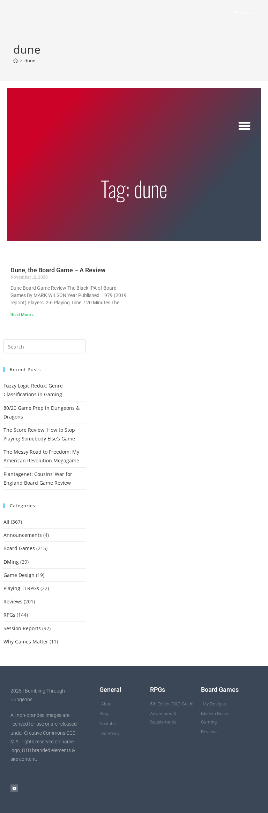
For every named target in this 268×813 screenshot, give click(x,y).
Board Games (19, 548)
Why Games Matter (25, 641)
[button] (244, 126)
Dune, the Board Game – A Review (57, 270)
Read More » (22, 314)
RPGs (9, 614)
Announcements (22, 535)
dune (29, 60)
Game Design (19, 575)
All (6, 521)
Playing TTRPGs (21, 588)
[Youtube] (14, 788)
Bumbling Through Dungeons (71, 12)
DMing (11, 561)
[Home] (15, 60)
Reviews (12, 601)
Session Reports (22, 628)
